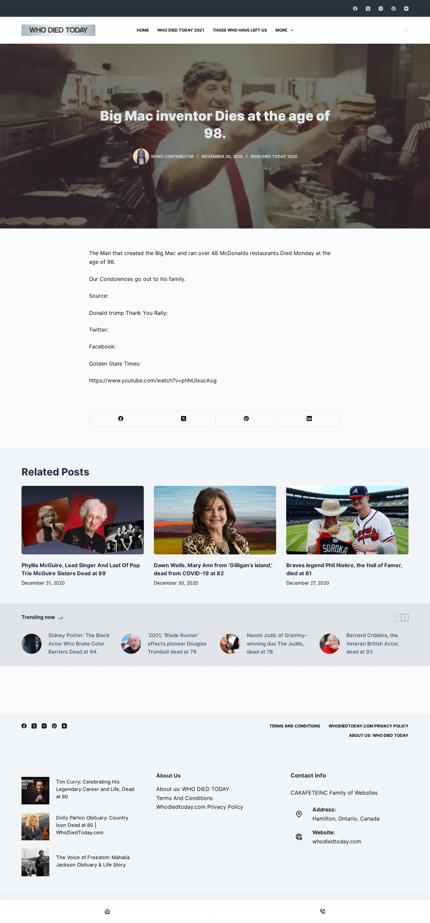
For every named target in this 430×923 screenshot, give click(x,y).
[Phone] (323, 911)
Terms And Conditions (294, 725)
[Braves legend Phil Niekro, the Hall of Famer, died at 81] (347, 520)
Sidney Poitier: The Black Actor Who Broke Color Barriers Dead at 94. (79, 643)
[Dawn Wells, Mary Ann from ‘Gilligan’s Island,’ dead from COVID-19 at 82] (215, 520)
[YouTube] (406, 8)
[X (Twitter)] (368, 8)
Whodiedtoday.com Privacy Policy (368, 725)
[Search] (406, 30)
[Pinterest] (393, 8)
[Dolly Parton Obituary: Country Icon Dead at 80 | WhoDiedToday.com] (35, 826)
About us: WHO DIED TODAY (378, 735)
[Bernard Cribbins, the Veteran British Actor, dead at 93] (329, 644)
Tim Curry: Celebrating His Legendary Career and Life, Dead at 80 (95, 789)
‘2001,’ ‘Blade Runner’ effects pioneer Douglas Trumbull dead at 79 (177, 643)
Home (143, 30)
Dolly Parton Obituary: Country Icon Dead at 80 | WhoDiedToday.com (92, 825)
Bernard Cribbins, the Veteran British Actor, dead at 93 (372, 643)
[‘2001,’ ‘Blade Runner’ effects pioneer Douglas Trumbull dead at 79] (131, 644)
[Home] (107, 911)
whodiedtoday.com (336, 841)
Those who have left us (240, 30)
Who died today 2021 (180, 30)
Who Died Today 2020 (274, 156)
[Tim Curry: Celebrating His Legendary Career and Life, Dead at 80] (35, 791)
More (281, 30)
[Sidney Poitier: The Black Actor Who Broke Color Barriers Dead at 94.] (32, 644)
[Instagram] (381, 8)
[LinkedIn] (309, 418)
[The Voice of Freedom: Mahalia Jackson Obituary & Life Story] (35, 862)
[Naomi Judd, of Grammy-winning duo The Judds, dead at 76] (230, 644)
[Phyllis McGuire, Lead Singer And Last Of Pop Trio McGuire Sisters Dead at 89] (83, 520)
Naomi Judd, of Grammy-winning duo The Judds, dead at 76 (277, 643)
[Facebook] (355, 8)
